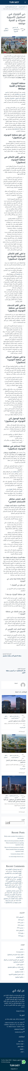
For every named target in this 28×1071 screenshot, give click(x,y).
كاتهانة (21, 1049)
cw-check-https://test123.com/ (16, 856)
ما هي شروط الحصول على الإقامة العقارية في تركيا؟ (13, 886)
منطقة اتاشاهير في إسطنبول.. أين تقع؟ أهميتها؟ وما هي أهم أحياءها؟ (14, 800)
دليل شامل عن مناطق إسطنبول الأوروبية (14, 717)
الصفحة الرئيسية (22, 6)
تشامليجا (18, 274)
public (21, 949)
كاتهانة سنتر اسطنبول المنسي (16, 721)
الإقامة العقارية (19, 957)
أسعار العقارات (15, 471)
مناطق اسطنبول (6, 29)
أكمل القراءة (22, 727)
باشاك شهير (20, 1046)
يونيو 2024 (20, 935)
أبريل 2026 (20, 919)
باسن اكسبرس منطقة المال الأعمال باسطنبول (15, 761)
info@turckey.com (19, 1032)
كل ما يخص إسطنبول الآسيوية (11, 6)
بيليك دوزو (20, 1041)
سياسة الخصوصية (20, 1011)
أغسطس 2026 (19, 917)
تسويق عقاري (20, 964)
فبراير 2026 (20, 925)
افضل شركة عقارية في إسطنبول (15, 954)
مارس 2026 (20, 922)
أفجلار (22, 1052)
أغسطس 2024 (19, 930)
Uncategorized (19, 952)
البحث (22, 819)
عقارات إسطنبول (19, 971)
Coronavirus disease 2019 (17, 854)
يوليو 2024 (20, 933)
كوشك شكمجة (19, 1044)
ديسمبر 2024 (20, 927)
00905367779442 (18, 129)
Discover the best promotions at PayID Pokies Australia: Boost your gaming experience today (14, 842)
